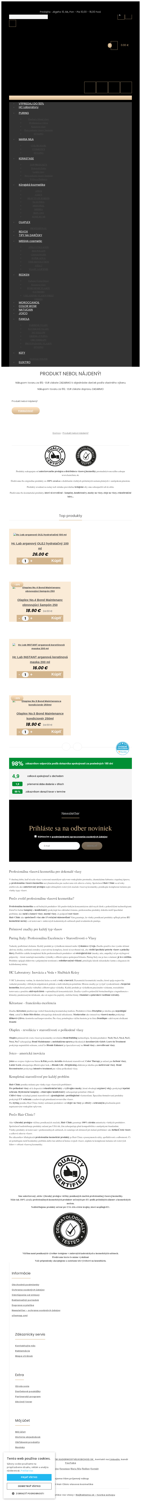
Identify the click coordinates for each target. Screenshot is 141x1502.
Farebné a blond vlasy (38, 119)
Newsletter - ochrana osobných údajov (36, 1310)
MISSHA (38, 209)
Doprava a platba (23, 1305)
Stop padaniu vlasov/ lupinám (39, 175)
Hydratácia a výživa (38, 122)
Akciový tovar (23, 1401)
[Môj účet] (128, 15)
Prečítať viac (27, 1470)
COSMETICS (38, 149)
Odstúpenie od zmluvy (26, 1295)
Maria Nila (75, 1469)
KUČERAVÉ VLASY (31, 63)
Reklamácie (22, 1351)
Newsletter (70, 814)
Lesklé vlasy (38, 171)
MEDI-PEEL (39, 205)
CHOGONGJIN (38, 254)
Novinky (20, 1447)
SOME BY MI (38, 216)
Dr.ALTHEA (39, 201)
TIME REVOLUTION (38, 261)
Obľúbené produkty (27, 1442)
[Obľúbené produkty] (102, 87)
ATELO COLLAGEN (38, 247)
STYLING (31, 81)
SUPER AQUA (38, 258)
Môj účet (20, 1432)
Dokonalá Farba (38, 168)
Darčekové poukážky (28, 1391)
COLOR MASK (38, 145)
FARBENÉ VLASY (31, 59)
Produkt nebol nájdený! (76, 433)
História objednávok (27, 1437)
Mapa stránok (24, 1356)
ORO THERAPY (31, 74)
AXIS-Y (38, 194)
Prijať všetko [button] (29, 1477)
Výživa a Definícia (38, 179)
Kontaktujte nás (25, 1345)
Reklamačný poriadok (25, 1300)
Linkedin (114, 1459)
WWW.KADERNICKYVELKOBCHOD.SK (72, 1459)
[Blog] (90, 87)
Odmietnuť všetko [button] (29, 1486)
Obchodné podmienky (25, 1284)
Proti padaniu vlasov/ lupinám (38, 130)
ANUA (38, 190)
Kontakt (94, 1469)
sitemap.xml (20, 1315)
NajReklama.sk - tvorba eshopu (95, 1495)
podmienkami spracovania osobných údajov (79, 836)
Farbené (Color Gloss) (31, 15)
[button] (29, 1493)
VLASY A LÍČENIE (31, 3)
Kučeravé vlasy (31, 19)
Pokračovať (25, 410)
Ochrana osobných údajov (28, 1289)
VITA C (38, 265)
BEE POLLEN (38, 250)
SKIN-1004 (38, 212)
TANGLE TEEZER (31, 93)
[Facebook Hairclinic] (114, 87)
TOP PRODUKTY (38, 164)
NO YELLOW (31, 67)
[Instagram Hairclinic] (126, 87)
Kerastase (64, 1469)
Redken (86, 1469)
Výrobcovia (22, 1386)
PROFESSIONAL (38, 228)
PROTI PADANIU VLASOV (31, 78)
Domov (57, 433)
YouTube (70, 1463)
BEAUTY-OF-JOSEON (39, 198)
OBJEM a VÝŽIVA (31, 70)
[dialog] (29, 1475)
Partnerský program (28, 1396)
